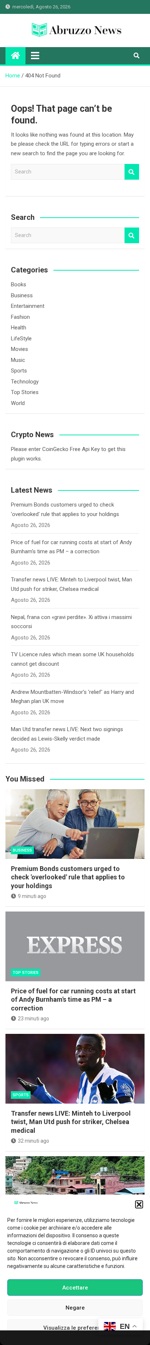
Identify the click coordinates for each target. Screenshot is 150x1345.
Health (18, 327)
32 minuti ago (33, 1141)
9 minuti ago (32, 896)
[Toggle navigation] (35, 55)
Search (132, 172)
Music (18, 360)
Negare (75, 1307)
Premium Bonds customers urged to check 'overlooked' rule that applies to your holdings (68, 877)
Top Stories (25, 392)
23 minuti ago (33, 1018)
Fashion (20, 317)
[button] (139, 1204)
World (18, 403)
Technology (25, 381)
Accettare (75, 1287)
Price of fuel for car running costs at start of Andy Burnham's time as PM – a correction (73, 999)
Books (18, 284)
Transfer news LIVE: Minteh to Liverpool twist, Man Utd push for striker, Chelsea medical (71, 1121)
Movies (19, 349)
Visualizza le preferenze (75, 1328)
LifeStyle (21, 338)
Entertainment (27, 306)
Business (22, 295)
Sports (19, 370)
